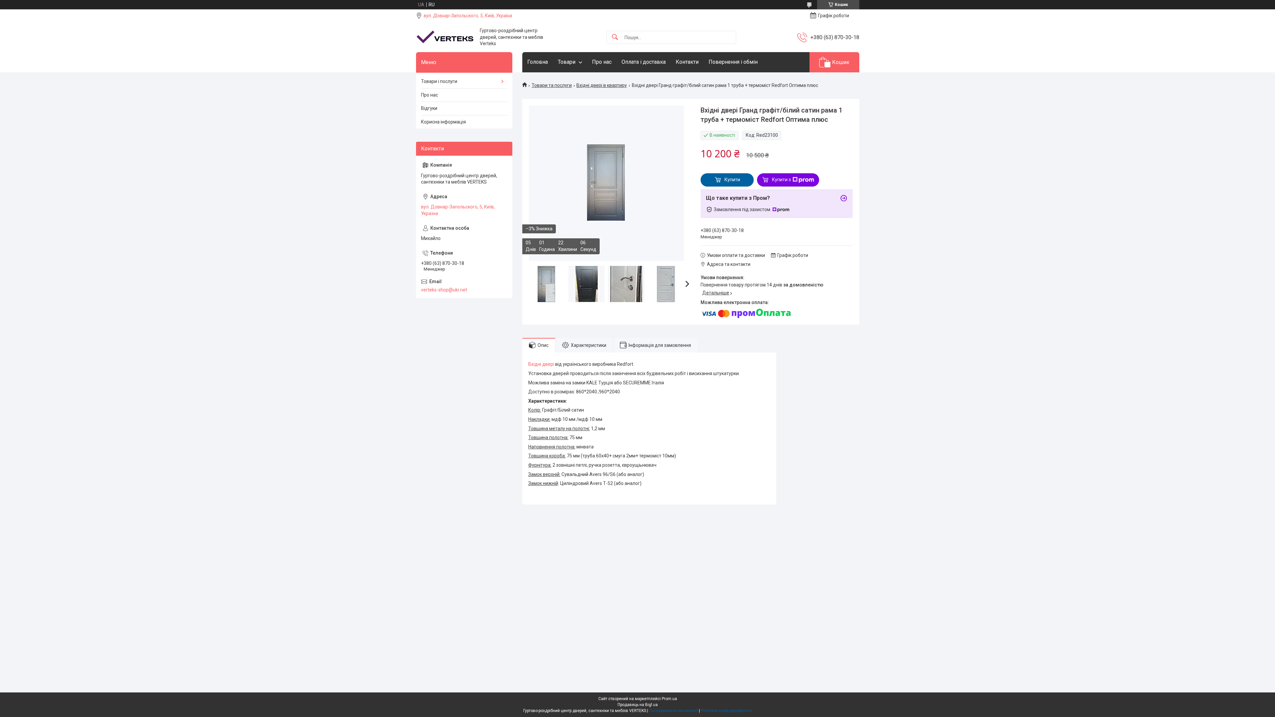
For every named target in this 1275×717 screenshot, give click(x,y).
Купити (732, 179)
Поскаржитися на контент (673, 710)
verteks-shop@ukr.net (444, 289)
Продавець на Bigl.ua (638, 704)
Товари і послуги (439, 81)
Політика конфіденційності (726, 710)
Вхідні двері (541, 364)
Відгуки (429, 108)
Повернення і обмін (733, 62)
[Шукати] (615, 37)
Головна (537, 62)
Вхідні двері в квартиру (601, 85)
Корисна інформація (443, 121)
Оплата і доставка (644, 62)
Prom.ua (669, 698)
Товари (566, 62)
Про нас (602, 62)
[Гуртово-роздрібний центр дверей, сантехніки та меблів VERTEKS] (445, 37)
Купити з (781, 179)
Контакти (687, 62)
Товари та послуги (552, 85)
